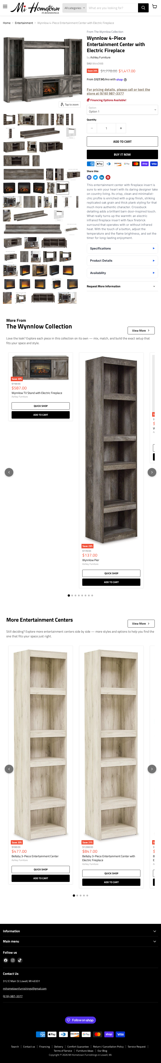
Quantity (91, 119)
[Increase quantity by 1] (121, 128)
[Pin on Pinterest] (108, 177)
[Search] (143, 7)
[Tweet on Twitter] (95, 177)
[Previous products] (9, 472)
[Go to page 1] (69, 595)
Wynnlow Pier (90, 560)
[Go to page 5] (82, 595)
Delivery (58, 1046)
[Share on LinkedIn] (101, 177)
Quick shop (41, 406)
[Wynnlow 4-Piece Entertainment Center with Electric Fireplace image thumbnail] (62, 188)
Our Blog (102, 1051)
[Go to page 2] (72, 595)
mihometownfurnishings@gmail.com (25, 988)
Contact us (29, 1046)
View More (139, 330)
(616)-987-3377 (13, 996)
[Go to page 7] (89, 595)
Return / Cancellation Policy (108, 1046)
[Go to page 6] (85, 595)
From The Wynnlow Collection (105, 32)
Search (15, 1046)
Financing (44, 1046)
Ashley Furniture (100, 57)
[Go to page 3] (75, 595)
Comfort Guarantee (78, 1046)
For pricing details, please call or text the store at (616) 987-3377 (118, 91)
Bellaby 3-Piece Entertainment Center (35, 856)
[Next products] (152, 472)
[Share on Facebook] (89, 177)
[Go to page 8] (92, 595)
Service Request (137, 1046)
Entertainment (24, 22)
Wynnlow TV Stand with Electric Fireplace (37, 393)
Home (7, 22)
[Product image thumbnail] (9, 119)
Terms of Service (63, 1051)
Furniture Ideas (84, 1051)
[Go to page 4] (79, 595)
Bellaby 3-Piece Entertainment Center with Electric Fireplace (108, 858)
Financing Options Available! (108, 100)
